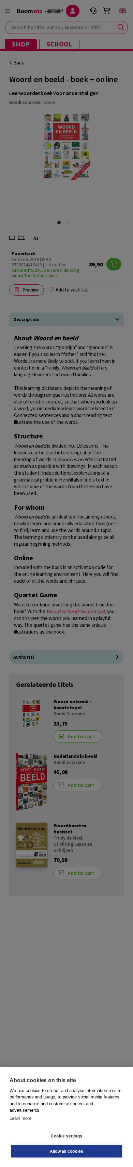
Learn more (20, 1118)
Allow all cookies (66, 1151)
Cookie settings (66, 1136)
